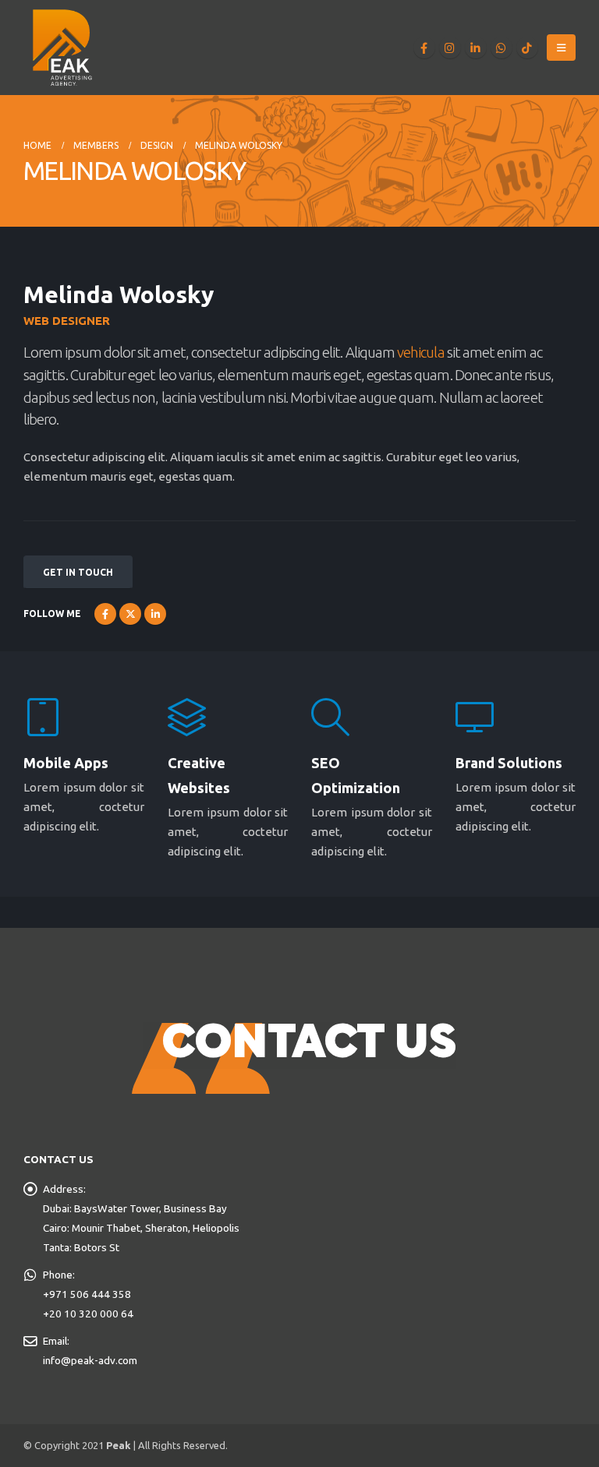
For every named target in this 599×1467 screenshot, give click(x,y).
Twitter (130, 614)
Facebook (105, 614)
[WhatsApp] (501, 47)
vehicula (421, 352)
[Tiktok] (527, 47)
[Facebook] (424, 47)
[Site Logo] (62, 47)
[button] (561, 47)
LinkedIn (155, 614)
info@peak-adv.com (90, 1360)
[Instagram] (450, 47)
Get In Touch (78, 572)
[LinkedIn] (476, 47)
